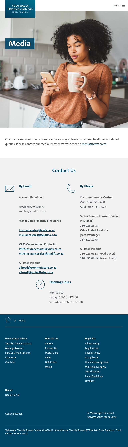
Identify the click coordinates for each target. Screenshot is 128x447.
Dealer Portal (12, 395)
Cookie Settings (13, 413)
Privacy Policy (92, 343)
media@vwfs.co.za (94, 144)
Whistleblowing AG (95, 366)
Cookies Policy (92, 352)
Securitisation (92, 371)
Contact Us (51, 348)
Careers (49, 343)
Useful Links (51, 352)
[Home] (8, 320)
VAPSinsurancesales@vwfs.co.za (40, 249)
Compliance (91, 357)
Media (48, 366)
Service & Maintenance (18, 352)
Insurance (10, 357)
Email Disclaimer (94, 376)
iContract (10, 362)
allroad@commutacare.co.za (37, 268)
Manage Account (14, 348)
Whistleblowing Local (96, 362)
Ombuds (89, 381)
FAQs (48, 357)
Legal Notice (91, 348)
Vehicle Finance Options (18, 343)
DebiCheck (51, 362)
